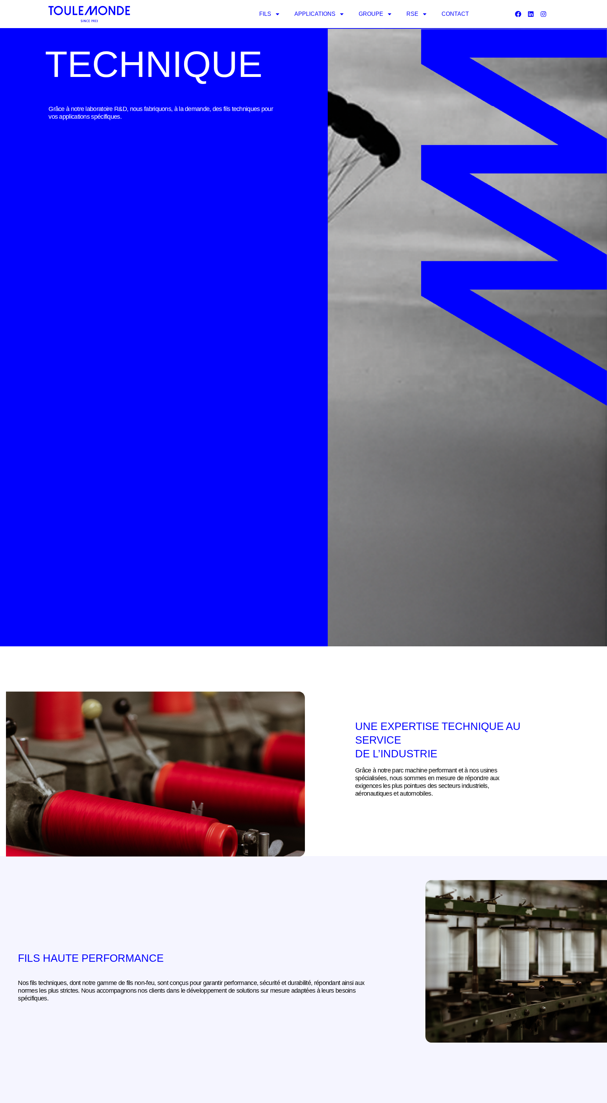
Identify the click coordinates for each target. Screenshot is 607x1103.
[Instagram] (543, 14)
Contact (455, 14)
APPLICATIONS (314, 14)
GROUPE (371, 14)
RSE (412, 14)
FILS (265, 14)
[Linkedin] (530, 14)
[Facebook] (518, 14)
